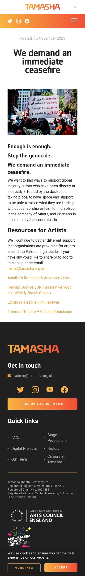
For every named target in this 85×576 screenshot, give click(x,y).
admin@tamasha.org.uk (34, 376)
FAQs (15, 437)
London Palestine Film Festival (33, 302)
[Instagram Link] (18, 21)
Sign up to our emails (43, 404)
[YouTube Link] (49, 389)
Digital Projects (24, 448)
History (53, 448)
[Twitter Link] (10, 21)
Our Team (19, 459)
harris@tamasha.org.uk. (26, 268)
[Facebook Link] (27, 21)
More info (24, 567)
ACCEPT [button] (61, 567)
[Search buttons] (75, 7)
